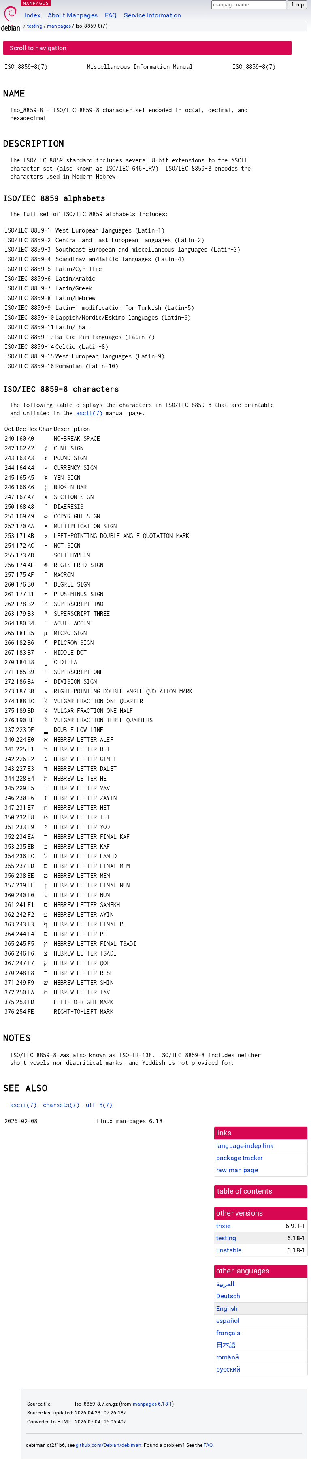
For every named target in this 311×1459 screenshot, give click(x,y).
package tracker (239, 1158)
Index (32, 15)
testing (35, 26)
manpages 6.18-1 (152, 1404)
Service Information (152, 15)
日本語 (226, 1345)
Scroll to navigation (38, 48)
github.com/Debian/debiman (108, 1445)
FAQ (111, 15)
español (227, 1321)
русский (228, 1369)
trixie (223, 1226)
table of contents (245, 1191)
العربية (225, 1284)
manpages (59, 26)
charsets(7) (61, 1104)
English (227, 1308)
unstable (228, 1250)
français (228, 1333)
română (227, 1357)
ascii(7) (89, 413)
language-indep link (244, 1146)
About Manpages (73, 15)
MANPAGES (36, 3)
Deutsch (228, 1296)
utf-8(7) (99, 1104)
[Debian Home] (10, 16)
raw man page (237, 1170)
